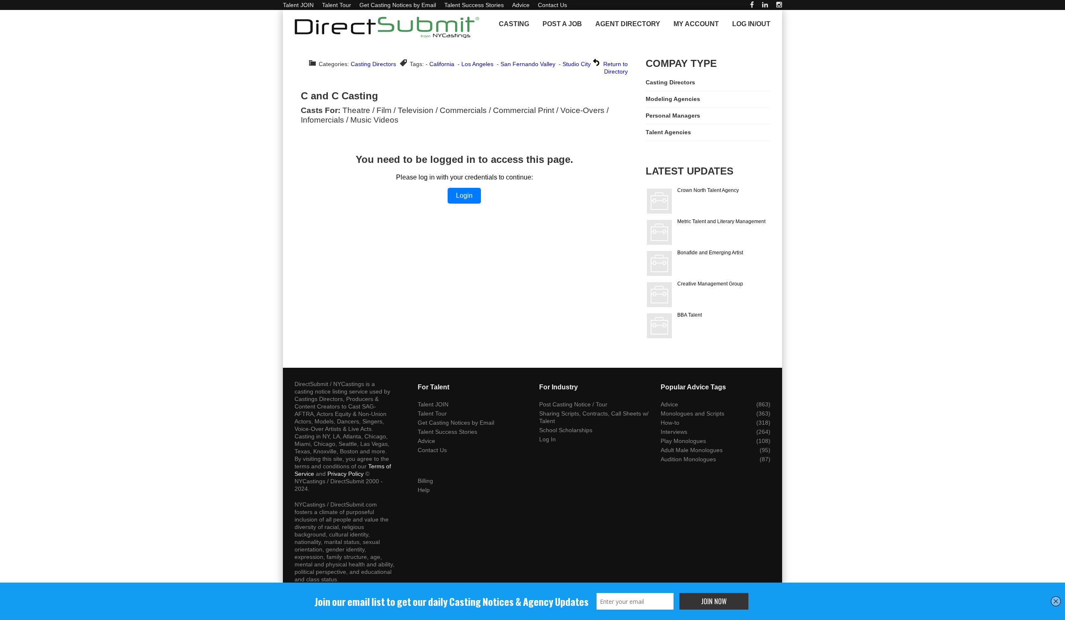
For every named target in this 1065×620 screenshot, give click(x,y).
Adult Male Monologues (692, 450)
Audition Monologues (688, 459)
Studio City (576, 64)
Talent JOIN (298, 5)
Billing (425, 480)
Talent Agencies (668, 132)
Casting (514, 23)
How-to (670, 422)
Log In (547, 439)
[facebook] (752, 4)
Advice (521, 5)
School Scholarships (565, 430)
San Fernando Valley (527, 64)
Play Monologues (683, 441)
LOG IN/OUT (751, 23)
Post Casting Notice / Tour (573, 404)
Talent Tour (336, 5)
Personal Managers (673, 115)
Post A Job (562, 23)
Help (424, 490)
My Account (696, 23)
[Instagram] (779, 4)
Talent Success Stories (474, 5)
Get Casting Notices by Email (397, 5)
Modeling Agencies (673, 99)
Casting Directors (373, 64)
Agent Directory (627, 23)
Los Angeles (477, 64)
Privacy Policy (345, 473)
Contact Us (552, 5)
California (441, 64)
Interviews (674, 431)
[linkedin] (765, 4)
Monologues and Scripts (692, 413)
